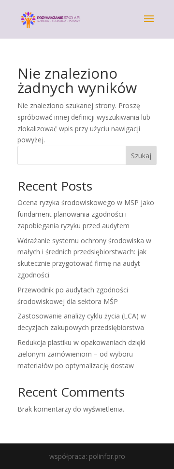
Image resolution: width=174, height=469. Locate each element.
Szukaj (141, 155)
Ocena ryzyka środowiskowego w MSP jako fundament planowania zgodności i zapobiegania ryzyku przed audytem (85, 214)
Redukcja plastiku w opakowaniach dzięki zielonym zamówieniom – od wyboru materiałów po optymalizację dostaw (81, 354)
